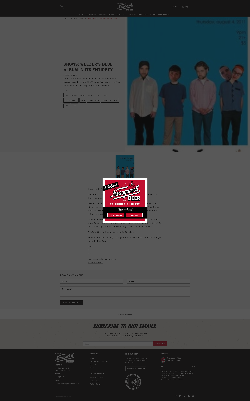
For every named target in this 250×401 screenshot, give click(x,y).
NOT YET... (134, 215)
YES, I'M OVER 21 (116, 215)
